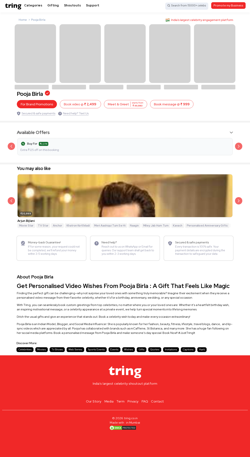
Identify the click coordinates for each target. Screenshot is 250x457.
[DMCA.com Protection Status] (123, 427)
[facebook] (119, 392)
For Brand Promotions (37, 104)
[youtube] (131, 392)
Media (109, 401)
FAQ (144, 401)
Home (23, 20)
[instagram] (113, 392)
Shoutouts (72, 5)
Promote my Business (228, 5)
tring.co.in (131, 418)
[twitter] (125, 392)
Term (120, 401)
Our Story (93, 401)
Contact (157, 401)
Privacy (133, 401)
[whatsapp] (137, 392)
